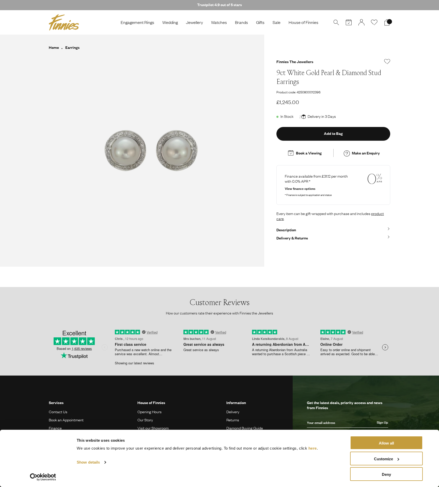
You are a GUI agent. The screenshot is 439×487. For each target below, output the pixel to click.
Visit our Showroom (153, 428)
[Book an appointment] (349, 22)
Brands (241, 22)
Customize (383, 459)
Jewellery (194, 22)
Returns (232, 420)
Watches (219, 22)
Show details (88, 462)
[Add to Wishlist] (387, 62)
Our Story (145, 420)
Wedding (170, 22)
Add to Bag (333, 133)
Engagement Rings (137, 22)
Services (56, 402)
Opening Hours (149, 411)
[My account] (361, 22)
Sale (276, 22)
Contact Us (58, 411)
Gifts (260, 22)
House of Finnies (303, 22)
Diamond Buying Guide (244, 428)
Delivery (232, 411)
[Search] (336, 22)
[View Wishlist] (374, 22)
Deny (386, 474)
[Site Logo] (64, 22)
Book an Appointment (66, 420)
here (312, 448)
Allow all (386, 443)
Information (236, 402)
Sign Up (382, 422)
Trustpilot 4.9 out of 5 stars (219, 4)
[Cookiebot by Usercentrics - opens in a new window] (43, 477)
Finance (55, 428)
